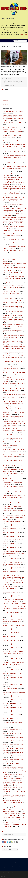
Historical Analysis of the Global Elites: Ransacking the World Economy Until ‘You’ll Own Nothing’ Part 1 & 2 (14, 396)
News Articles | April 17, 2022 (11, 633)
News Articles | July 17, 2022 (11, 543)
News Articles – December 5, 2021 (12, 726)
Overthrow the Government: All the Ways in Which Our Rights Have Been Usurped (13, 466)
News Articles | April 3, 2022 (11, 640)
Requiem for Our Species (10, 254)
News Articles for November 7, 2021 (13, 741)
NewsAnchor (22, 872)
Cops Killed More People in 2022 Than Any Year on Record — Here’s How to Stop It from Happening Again (14, 388)
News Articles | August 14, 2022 (12, 525)
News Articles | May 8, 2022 (11, 612)
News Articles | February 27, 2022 (12, 673)
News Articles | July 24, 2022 (11, 536)
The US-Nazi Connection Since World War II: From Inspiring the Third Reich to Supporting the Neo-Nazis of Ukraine (14, 241)
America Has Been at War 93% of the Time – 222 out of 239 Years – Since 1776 (13, 492)
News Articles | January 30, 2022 (12, 699)
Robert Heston (18, 78)
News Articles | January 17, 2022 (12, 707)
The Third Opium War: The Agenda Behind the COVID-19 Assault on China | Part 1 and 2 (14, 430)
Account (5, 96)
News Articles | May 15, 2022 (11, 596)
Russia (7, 84)
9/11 (4, 80)
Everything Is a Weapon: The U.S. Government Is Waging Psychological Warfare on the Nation (13, 577)
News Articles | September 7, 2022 (13, 486)
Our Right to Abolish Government (12, 122)
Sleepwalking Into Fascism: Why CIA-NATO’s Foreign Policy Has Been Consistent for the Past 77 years (13, 199)
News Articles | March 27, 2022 (12, 644)
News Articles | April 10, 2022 (11, 636)
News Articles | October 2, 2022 (12, 445)
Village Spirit (23, 34)
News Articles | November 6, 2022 (13, 434)
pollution (22, 82)
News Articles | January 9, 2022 (12, 711)
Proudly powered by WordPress (8, 872)
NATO (19, 82)
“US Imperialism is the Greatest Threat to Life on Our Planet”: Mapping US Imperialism (14, 582)
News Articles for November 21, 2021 (13, 733)
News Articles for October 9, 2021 (12, 763)
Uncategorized (6, 85)
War (13, 85)
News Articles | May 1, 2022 (11, 616)
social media (11, 84)
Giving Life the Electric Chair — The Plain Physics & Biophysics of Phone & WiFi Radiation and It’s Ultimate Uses (14, 346)
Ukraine (18, 84)
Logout (5, 102)
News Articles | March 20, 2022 (12, 647)
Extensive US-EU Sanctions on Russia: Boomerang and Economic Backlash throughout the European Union (13, 653)
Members (6, 100)
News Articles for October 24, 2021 (13, 752)
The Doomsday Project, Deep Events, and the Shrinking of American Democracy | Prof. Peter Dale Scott (13, 664)
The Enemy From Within (10, 291)
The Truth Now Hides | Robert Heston (14, 791)
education (18, 80)
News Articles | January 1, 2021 (12, 714)
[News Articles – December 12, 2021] (14, 57)
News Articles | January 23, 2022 (12, 703)
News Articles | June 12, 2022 (11, 571)
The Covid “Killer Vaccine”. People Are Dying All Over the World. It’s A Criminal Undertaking (14, 269)
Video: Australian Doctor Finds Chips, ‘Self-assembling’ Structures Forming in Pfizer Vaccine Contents (14, 423)
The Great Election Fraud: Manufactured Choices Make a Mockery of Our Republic (14, 157)
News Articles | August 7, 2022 (12, 528)
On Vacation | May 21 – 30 (10, 592)
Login (4, 94)
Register (5, 92)
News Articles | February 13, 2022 (12, 684)
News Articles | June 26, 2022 (11, 558)
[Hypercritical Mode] (14, 9)
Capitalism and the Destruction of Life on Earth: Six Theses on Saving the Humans (14, 363)
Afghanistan (8, 80)
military (5, 82)
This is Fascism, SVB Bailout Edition (13, 311)
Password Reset (7, 98)
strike (15, 84)
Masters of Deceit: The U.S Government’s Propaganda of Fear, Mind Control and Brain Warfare (14, 455)
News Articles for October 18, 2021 (13, 756)
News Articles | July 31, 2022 (11, 532)
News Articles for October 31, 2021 (13, 744)
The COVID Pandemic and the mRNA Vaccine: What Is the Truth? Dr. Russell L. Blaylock (14, 379)
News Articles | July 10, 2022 (11, 547)
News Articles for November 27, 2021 (13, 729)
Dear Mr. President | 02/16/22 (11, 681)
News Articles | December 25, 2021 (13, 718)
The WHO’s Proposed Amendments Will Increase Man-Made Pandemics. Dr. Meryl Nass (14, 210)
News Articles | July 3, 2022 (11, 551)
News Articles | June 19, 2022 (11, 568)
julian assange (15, 81)
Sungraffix (22, 862)
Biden (12, 80)
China (15, 80)
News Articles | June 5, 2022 (11, 588)
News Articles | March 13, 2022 (12, 658)
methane (20, 81)
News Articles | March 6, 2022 (11, 669)
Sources (5, 104)
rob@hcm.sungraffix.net (18, 866)
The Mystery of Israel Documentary (13, 111)
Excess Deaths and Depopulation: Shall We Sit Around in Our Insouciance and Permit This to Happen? (14, 146)
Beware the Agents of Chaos (11, 293)
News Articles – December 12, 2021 (13, 67)
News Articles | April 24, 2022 (11, 629)
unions (11, 85)
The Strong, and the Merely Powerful (13, 442)
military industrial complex (12, 82)
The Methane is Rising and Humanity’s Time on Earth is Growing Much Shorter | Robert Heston (14, 824)
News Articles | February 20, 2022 (12, 677)
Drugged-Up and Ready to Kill (11, 282)
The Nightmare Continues (10, 688)
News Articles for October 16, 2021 (13, 759)
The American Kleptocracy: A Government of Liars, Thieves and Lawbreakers (12, 482)
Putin (5, 84)
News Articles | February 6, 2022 (12, 696)
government (10, 81)
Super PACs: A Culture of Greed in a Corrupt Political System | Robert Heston (13, 784)
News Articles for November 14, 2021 (13, 737)
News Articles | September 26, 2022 (13, 460)
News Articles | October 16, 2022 (12, 438)
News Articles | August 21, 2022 (12, 521)
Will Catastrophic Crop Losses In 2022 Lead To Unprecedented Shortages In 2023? (14, 517)
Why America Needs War (10, 586)
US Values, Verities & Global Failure (13, 272)
